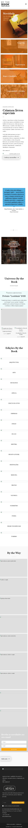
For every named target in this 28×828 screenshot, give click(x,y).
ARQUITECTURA (5, 329)
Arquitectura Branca (7, 331)
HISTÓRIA (21, 331)
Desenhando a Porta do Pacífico (21, 333)
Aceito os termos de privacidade (11, 806)
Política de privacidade (11, 824)
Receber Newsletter (18, 802)
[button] (1, 207)
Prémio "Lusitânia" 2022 (14, 296)
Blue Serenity (19, 826)
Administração (18, 824)
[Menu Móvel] (25, 4)
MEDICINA (10, 329)
